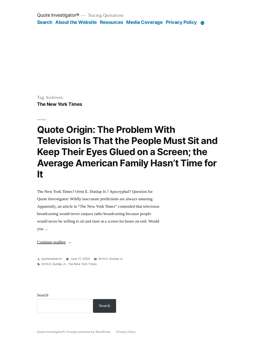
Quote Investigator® (58, 15)
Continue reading (54, 242)
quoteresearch (51, 259)
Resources (111, 22)
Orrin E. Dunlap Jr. (110, 259)
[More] (202, 23)
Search (44, 22)
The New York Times (82, 264)
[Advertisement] (128, 65)
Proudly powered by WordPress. (89, 332)
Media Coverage (144, 22)
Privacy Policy (181, 22)
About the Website (76, 22)
